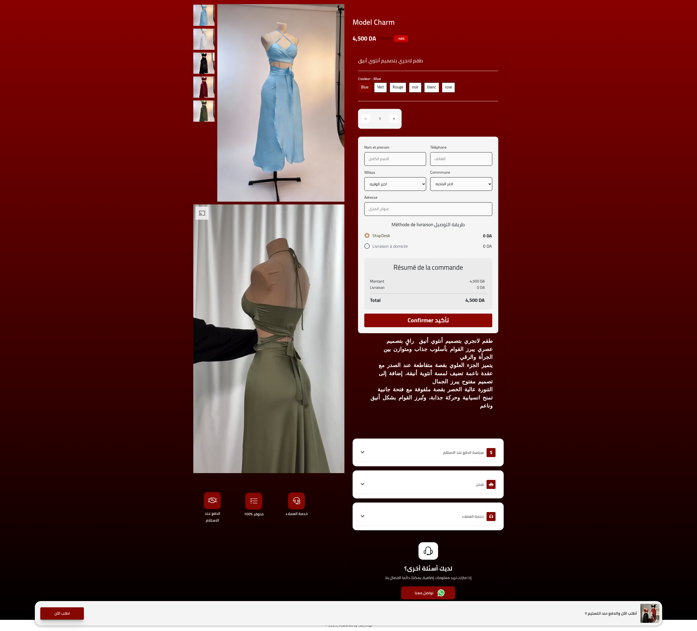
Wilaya (369, 172)
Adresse (370, 197)
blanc (431, 87)
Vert (380, 87)
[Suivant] (334, 102)
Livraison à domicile (390, 246)
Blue (364, 87)
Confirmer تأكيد (428, 320)
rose (448, 87)
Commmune (440, 172)
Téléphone (438, 147)
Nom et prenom (376, 147)
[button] (62, 613)
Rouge (398, 87)
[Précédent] (226, 102)
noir (415, 87)
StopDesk (381, 235)
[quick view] (336, 12)
